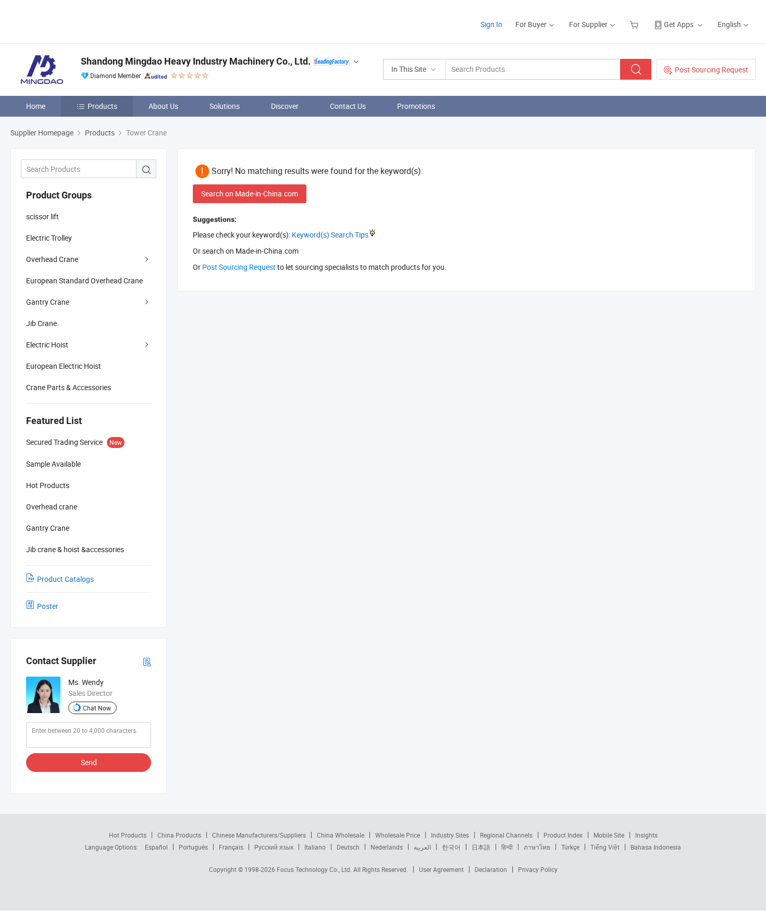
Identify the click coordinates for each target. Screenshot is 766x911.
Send (89, 762)
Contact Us (348, 106)
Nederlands (386, 847)
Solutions (224, 106)
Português (193, 847)
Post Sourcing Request (711, 69)
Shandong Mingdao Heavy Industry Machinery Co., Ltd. (196, 61)
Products (102, 106)
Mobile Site (609, 835)
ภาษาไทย (537, 847)
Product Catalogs (65, 579)
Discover (285, 106)
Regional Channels (506, 835)
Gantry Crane (47, 302)
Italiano (315, 847)
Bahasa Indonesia (656, 847)
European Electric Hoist (63, 366)
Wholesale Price (397, 835)
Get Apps (678, 24)
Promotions (416, 106)
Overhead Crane (52, 259)
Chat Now (97, 708)
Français (231, 847)
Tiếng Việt (605, 847)
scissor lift (42, 216)
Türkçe (570, 847)
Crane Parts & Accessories (68, 387)
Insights (646, 835)
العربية (422, 847)
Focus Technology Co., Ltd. (315, 869)
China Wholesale (340, 835)
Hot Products (127, 835)
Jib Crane (41, 323)
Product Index (563, 835)
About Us (163, 106)
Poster (47, 606)
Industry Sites (450, 835)
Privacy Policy (538, 869)
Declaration (491, 869)
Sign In (491, 24)
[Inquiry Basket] (635, 24)
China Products (179, 835)
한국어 (451, 847)
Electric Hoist (47, 345)
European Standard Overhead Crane (84, 280)
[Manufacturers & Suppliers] (77, 20)
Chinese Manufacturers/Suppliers (259, 835)
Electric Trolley (49, 238)
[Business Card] (147, 661)
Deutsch (348, 847)
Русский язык (273, 847)
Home (35, 106)
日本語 (481, 847)
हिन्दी (507, 847)
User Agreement (441, 869)
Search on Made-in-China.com (249, 193)
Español (156, 847)
